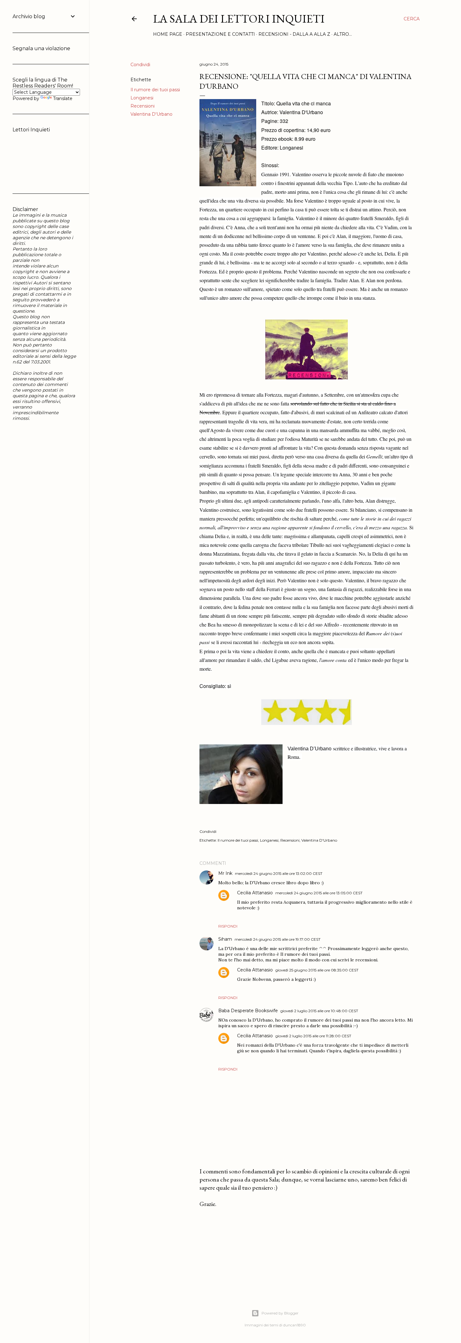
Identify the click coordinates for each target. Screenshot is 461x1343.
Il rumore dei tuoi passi (155, 90)
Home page (167, 34)
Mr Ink (225, 873)
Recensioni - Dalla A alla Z (294, 34)
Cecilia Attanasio (255, 893)
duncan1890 (294, 1325)
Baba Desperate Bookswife (248, 1010)
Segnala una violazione (41, 48)
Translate (62, 98)
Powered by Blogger (280, 1313)
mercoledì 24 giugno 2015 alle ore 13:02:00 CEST (278, 873)
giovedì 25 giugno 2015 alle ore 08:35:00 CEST (316, 970)
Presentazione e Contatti (220, 34)
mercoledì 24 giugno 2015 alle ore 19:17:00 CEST (278, 939)
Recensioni (142, 106)
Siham (225, 939)
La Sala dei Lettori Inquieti (239, 18)
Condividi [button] (140, 64)
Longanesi (141, 98)
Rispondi (227, 926)
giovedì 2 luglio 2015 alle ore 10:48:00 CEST (319, 1010)
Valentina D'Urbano (151, 114)
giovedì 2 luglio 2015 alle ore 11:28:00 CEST (313, 1036)
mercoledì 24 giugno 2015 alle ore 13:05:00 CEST (319, 893)
